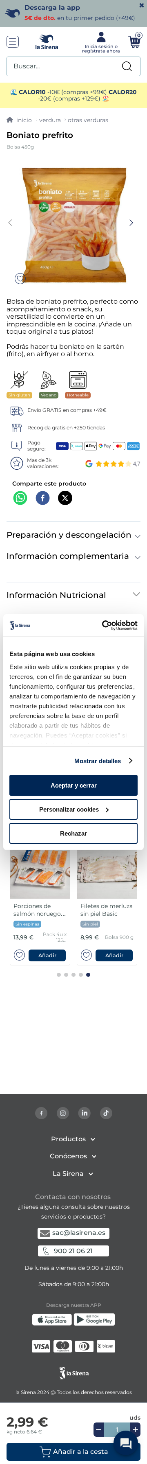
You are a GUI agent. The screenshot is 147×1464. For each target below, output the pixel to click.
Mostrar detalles (97, 760)
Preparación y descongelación (69, 535)
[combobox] (73, 66)
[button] (73, 1452)
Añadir (47, 955)
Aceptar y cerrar (74, 785)
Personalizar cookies (69, 809)
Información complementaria (68, 556)
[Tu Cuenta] (100, 42)
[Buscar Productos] (127, 66)
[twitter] (65, 499)
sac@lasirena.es (78, 1232)
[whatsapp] (20, 499)
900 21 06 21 (73, 1251)
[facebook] (43, 499)
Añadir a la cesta (80, 1451)
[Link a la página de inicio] (19, 120)
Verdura (50, 120)
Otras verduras (88, 120)
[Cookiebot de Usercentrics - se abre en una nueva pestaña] (104, 625)
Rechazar (73, 832)
